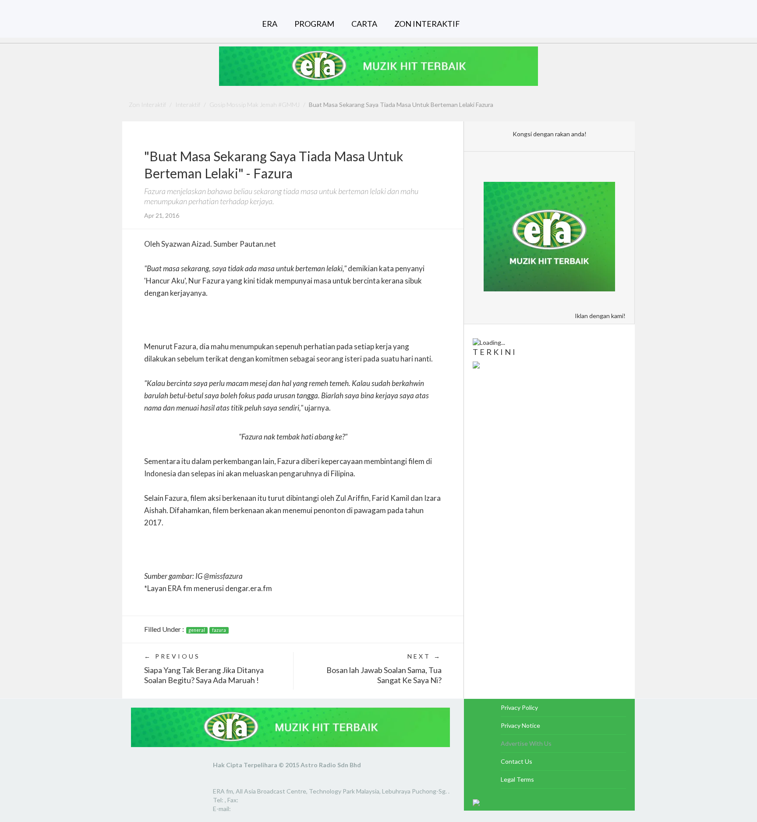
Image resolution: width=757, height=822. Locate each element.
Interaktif (187, 104)
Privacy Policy (519, 707)
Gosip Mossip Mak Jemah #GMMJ (254, 104)
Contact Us (516, 761)
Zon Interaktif (147, 104)
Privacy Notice (520, 725)
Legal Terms (517, 779)
